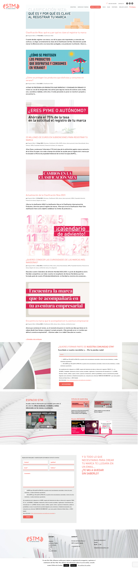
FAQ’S (104, 7)
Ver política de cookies (84, 565)
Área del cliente (53, 550)
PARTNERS (114, 7)
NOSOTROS (73, 7)
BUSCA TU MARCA (95, 7)
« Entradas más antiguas (34, 339)
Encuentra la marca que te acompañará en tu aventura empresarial (57, 320)
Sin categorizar (59, 145)
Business (46, 143)
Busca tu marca (52, 545)
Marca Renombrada (80, 143)
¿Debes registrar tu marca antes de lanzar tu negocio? (102, 411)
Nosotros (51, 541)
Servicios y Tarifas (53, 543)
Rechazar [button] (73, 565)
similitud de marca (44, 267)
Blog (50, 548)
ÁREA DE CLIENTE (123, 7)
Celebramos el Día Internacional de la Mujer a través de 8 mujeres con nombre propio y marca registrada (79, 412)
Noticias (28, 145)
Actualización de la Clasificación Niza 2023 (45, 195)
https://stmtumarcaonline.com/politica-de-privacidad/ (79, 380)
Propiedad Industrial (39, 145)
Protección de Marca (50, 145)
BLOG (108, 7)
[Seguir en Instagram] (130, 3)
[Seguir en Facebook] (127, 3)
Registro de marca (41, 200)
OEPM (32, 145)
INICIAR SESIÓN (112, 3)
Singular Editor (31, 35)
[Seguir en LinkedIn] (132, 3)
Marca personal (71, 143)
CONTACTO (121, 3)
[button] (78, 427)
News (87, 143)
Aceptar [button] (66, 565)
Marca (64, 143)
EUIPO (60, 143)
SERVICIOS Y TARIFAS (83, 7)
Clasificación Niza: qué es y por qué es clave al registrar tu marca (56, 32)
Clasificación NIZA (48, 35)
